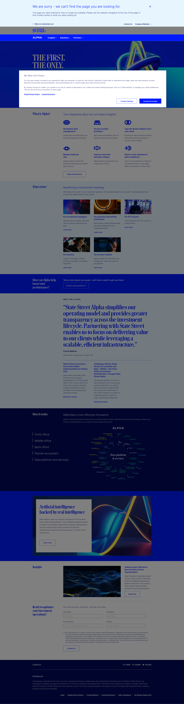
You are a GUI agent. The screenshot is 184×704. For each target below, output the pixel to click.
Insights (52, 38)
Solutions (64, 38)
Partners (77, 38)
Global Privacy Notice (32, 94)
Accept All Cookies (150, 101)
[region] (92, 88)
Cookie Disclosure (48, 94)
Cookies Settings (127, 101)
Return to (44, 24)
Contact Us (128, 24)
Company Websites (142, 24)
